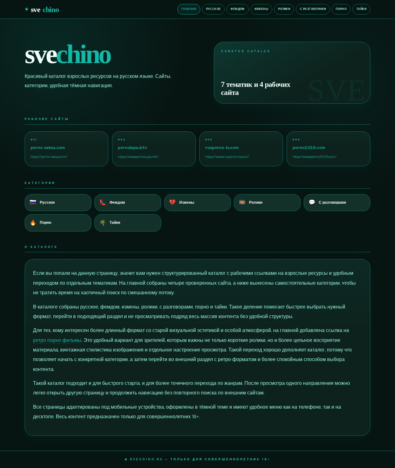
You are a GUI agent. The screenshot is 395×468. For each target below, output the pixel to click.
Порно (341, 9)
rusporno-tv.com (222, 147)
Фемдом (237, 9)
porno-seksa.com (48, 147)
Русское (213, 9)
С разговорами (313, 9)
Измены (261, 9)
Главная (188, 9)
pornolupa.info (132, 147)
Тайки (361, 9)
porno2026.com (309, 147)
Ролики (284, 9)
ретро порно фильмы (57, 340)
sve (42, 9)
